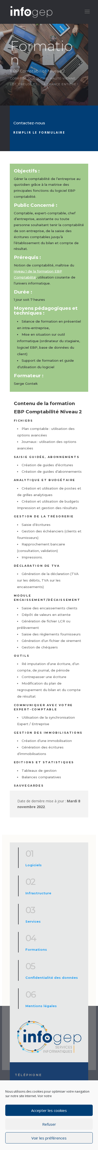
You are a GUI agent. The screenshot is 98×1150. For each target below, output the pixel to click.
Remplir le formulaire (39, 132)
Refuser (49, 1124)
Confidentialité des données (51, 978)
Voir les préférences (49, 1137)
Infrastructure (38, 893)
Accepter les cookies (49, 1110)
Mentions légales (41, 1006)
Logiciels (33, 865)
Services (33, 921)
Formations (36, 949)
